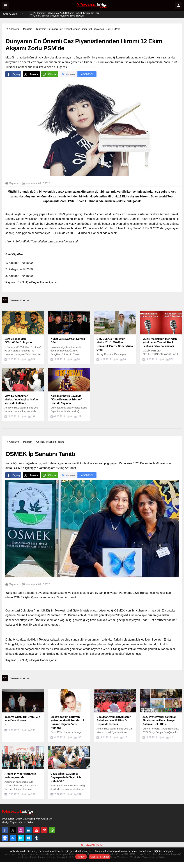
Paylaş (16, 74)
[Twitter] (13, 830)
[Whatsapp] (52, 830)
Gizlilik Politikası (99, 856)
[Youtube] (36, 830)
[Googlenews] (5, 838)
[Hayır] (179, 854)
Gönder (52, 74)
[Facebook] (5, 830)
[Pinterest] (44, 830)
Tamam (81, 856)
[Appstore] (13, 838)
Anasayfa (14, 29)
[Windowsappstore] (29, 838)
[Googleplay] (21, 838)
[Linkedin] (29, 830)
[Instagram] (21, 830)
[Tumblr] (36, 838)
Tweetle (34, 74)
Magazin (27, 29)
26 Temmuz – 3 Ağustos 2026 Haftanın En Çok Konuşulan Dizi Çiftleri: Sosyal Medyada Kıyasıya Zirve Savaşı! (66, 14)
